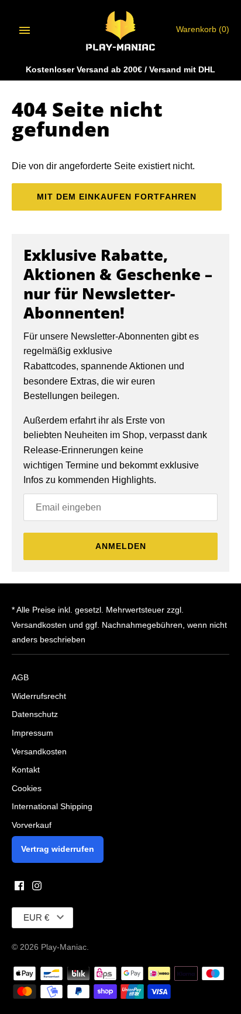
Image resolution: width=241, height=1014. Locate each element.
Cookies (27, 788)
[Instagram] (37, 888)
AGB (20, 677)
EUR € (36, 917)
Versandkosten (39, 751)
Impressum (32, 733)
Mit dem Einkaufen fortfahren (117, 196)
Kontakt (26, 769)
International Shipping (52, 806)
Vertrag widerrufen (57, 849)
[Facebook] (19, 888)
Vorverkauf (31, 825)
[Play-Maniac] (120, 30)
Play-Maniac (64, 947)
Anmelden (120, 546)
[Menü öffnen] (24, 30)
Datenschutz (35, 714)
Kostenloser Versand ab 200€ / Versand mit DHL (120, 69)
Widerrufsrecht (39, 696)
